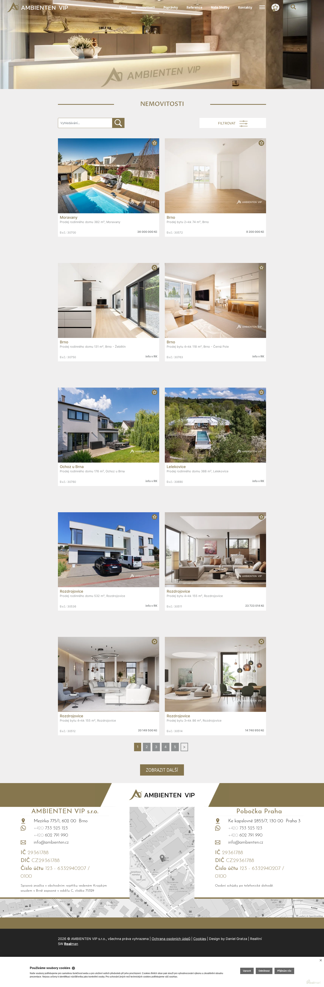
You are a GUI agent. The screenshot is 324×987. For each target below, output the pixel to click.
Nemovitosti (145, 7)
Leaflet (301, 915)
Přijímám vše (284, 971)
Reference (194, 7)
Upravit (247, 971)
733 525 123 (51, 828)
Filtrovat (227, 123)
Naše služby (220, 7)
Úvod (123, 7)
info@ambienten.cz (51, 842)
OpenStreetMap (316, 915)
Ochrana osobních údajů (171, 939)
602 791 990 (51, 835)
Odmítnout (264, 971)
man (71, 944)
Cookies (199, 939)
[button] (162, 858)
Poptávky (171, 7)
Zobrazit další (162, 770)
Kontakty (245, 7)
